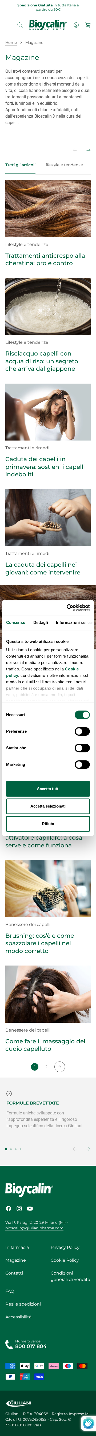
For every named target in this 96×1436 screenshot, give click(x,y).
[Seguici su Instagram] (19, 1208)
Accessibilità (18, 1316)
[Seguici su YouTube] (30, 1208)
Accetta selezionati (48, 806)
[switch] (82, 731)
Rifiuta (48, 823)
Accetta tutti (48, 788)
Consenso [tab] (15, 622)
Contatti (14, 1273)
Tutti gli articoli (20, 164)
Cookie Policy (65, 1260)
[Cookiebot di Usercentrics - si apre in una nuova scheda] (68, 607)
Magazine (15, 1260)
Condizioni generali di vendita (70, 1276)
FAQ (9, 1291)
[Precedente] (71, 150)
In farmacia (17, 1247)
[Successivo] (85, 150)
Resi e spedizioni (23, 1304)
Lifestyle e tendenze (63, 164)
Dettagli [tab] (40, 622)
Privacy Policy (65, 1247)
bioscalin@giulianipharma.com (34, 1228)
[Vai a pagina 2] (59, 1066)
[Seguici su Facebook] (8, 1208)
